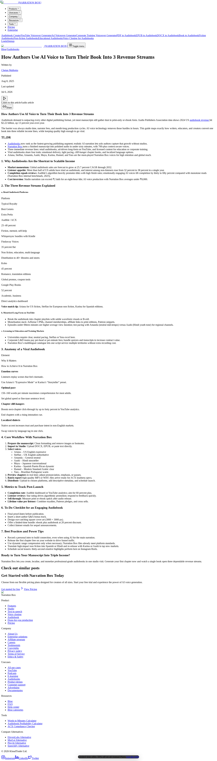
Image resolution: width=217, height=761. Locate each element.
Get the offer (132, 756)
